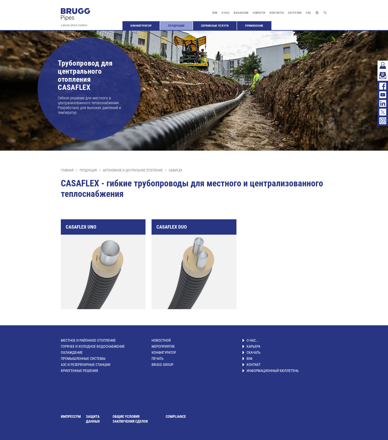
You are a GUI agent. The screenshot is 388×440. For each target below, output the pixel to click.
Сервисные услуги (215, 25)
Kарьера (253, 346)
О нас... (253, 340)
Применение (254, 25)
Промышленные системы (83, 358)
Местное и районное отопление (88, 340)
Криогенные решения (79, 371)
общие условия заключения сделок (130, 418)
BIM (214, 12)
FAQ (308, 12)
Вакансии (241, 12)
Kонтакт (253, 364)
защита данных (93, 418)
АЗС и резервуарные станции (85, 364)
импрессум (71, 416)
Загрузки (295, 12)
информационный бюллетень (273, 371)
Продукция (176, 25)
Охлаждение (72, 352)
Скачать (253, 352)
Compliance (176, 416)
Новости (259, 12)
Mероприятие (163, 346)
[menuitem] (141, 25)
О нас (226, 12)
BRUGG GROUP (162, 364)
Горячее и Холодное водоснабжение (93, 346)
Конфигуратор (141, 25)
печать (157, 358)
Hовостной (161, 340)
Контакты (277, 12)
